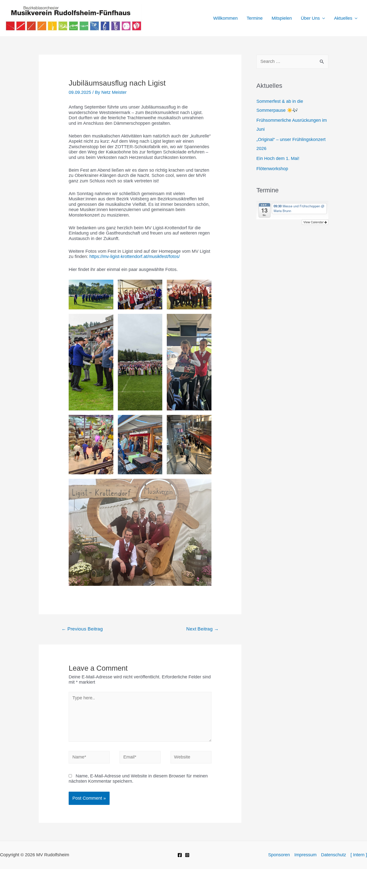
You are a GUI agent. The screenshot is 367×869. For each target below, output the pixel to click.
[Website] (191, 758)
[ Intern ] (359, 854)
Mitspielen (282, 18)
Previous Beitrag (82, 628)
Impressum (305, 854)
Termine (255, 18)
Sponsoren (279, 854)
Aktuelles (343, 18)
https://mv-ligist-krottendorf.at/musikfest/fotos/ (134, 256)
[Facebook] (180, 855)
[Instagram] (187, 855)
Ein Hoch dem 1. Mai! (277, 158)
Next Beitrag (202, 628)
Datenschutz (333, 854)
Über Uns (310, 18)
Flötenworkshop (272, 168)
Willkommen (225, 18)
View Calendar (313, 222)
